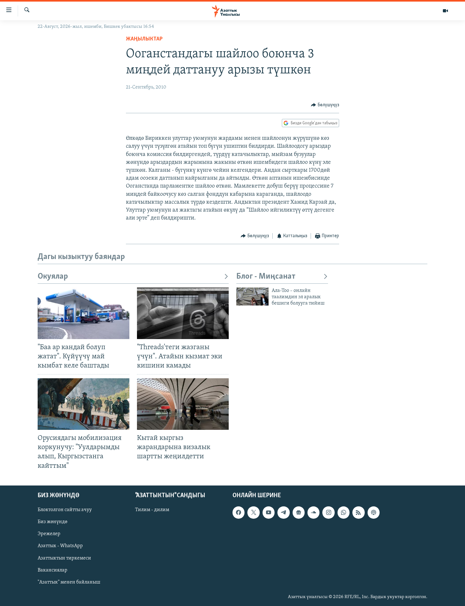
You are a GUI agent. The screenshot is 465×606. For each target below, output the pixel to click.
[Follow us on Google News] (299, 512)
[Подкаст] (374, 512)
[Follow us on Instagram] (328, 512)
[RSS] (358, 512)
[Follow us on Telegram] (283, 512)
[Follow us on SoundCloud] (313, 512)
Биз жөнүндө (52, 521)
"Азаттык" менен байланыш (69, 581)
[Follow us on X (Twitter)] (253, 512)
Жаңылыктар (144, 39)
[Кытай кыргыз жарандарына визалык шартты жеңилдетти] (183, 404)
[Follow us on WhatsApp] (344, 512)
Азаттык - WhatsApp (60, 545)
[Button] (325, 105)
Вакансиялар (52, 569)
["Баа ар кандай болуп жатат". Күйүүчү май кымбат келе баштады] (83, 313)
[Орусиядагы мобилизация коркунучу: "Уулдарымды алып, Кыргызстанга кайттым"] (83, 404)
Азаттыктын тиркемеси (64, 557)
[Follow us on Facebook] (238, 512)
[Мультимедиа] (445, 10)
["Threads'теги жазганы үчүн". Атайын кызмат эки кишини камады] (183, 313)
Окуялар (53, 276)
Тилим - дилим (152, 509)
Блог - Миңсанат (265, 276)
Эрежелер (49, 533)
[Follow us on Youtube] (269, 512)
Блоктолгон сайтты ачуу (65, 509)
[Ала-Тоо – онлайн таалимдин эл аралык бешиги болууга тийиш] (252, 297)
